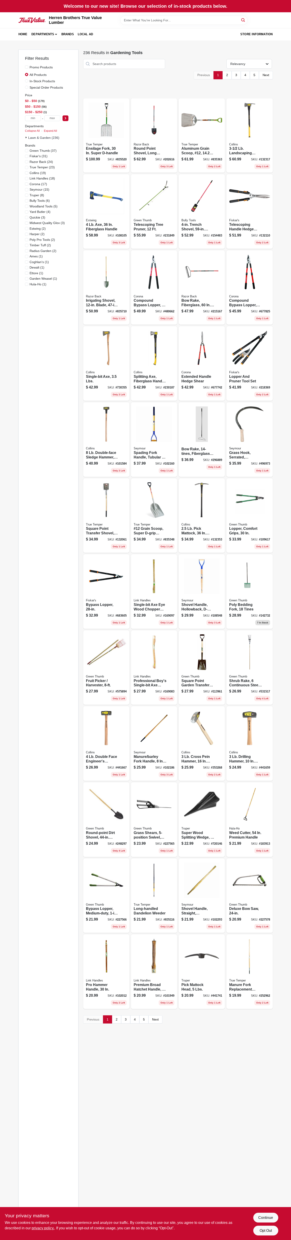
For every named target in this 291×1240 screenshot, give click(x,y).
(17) (38, 184)
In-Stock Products (42, 81)
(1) (36, 256)
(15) (39, 189)
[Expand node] (27, 137)
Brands (67, 34)
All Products (38, 75)
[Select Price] (65, 118)
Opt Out (266, 1231)
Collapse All (32, 130)
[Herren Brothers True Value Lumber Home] (32, 20)
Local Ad (85, 34)
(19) (38, 173)
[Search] (243, 20)
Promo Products (41, 67)
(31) (39, 156)
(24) (41, 162)
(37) (43, 150)
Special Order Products (46, 87)
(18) (42, 178)
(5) (44, 206)
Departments (42, 34)
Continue (265, 1218)
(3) (37, 217)
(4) (40, 212)
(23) (42, 167)
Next (266, 75)
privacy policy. (43, 1228)
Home (23, 34)
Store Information (256, 34)
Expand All (50, 130)
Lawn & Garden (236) (43, 137)
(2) (38, 228)
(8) (37, 195)
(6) (40, 200)
